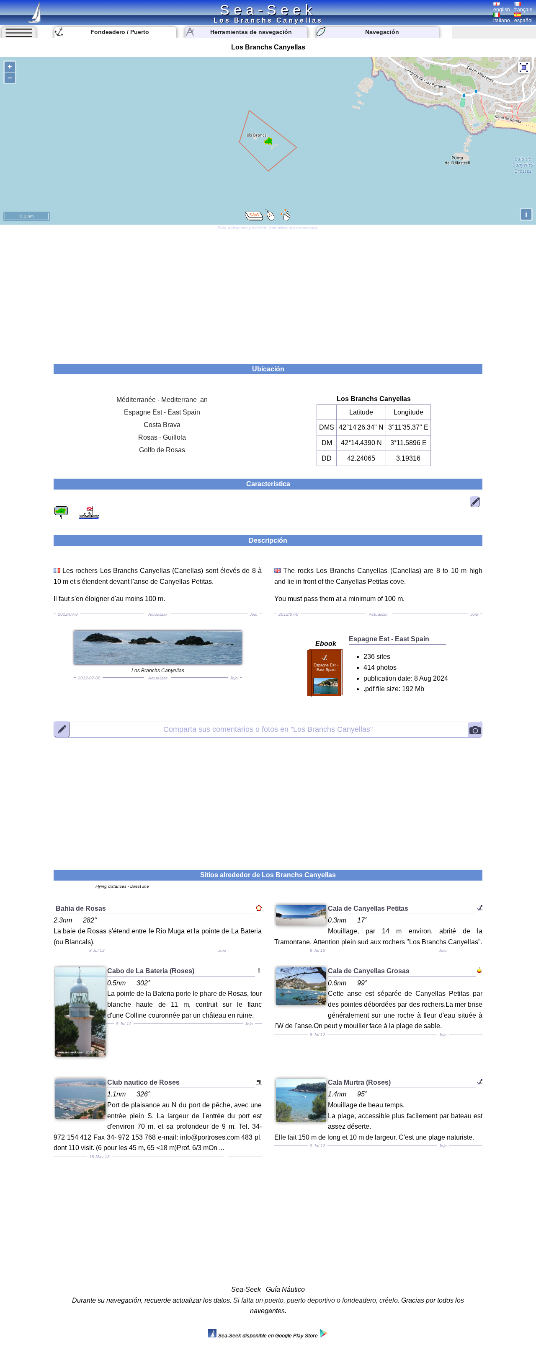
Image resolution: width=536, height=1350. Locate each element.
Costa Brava (162, 424)
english (501, 10)
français (523, 10)
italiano (501, 20)
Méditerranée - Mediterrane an (162, 399)
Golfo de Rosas (162, 449)
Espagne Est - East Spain (162, 412)
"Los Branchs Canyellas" (268, 729)
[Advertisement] (268, 292)
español (523, 20)
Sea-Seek (268, 10)
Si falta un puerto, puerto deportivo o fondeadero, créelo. (316, 1300)
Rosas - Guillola (162, 437)
